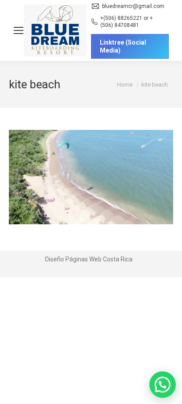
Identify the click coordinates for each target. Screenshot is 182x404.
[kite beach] (91, 177)
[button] (162, 384)
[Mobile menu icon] (18, 30)
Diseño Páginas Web (73, 259)
